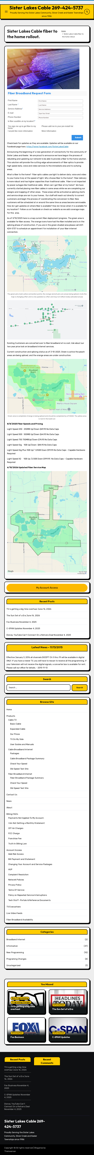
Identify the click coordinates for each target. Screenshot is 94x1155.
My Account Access (47, 587)
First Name (12, 100)
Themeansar (10, 1151)
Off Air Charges (15, 828)
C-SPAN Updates (14, 628)
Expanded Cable (17, 729)
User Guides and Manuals (22, 744)
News (9, 801)
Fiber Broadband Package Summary (27, 778)
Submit (78, 138)
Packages (14, 753)
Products (10, 716)
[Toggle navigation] (6, 11)
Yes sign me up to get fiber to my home (22, 127)
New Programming (15, 952)
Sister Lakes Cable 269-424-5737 (46, 8)
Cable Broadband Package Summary (27, 758)
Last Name (13, 105)
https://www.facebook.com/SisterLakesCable (47, 146)
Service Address (15, 109)
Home (9, 709)
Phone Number (14, 117)
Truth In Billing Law (17, 844)
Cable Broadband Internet (20, 749)
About (9, 807)
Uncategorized (13, 965)
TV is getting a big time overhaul (21, 609)
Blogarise (38, 1148)
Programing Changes (16, 959)
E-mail (10, 113)
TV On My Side (17, 739)
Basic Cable (15, 724)
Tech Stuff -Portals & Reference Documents (29, 900)
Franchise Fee (15, 838)
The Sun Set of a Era (16, 615)
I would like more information (20, 131)
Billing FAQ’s (12, 814)
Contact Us (11, 794)
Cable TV (12, 720)
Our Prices (15, 734)
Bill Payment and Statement (21, 859)
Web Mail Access (16, 854)
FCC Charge (14, 833)
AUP (10, 869)
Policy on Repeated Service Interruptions (27, 895)
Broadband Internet (15, 939)
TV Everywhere (13, 907)
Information (12, 946)
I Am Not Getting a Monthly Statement (26, 823)
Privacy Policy (15, 885)
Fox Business (12, 622)
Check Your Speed (18, 764)
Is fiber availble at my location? (21, 121)
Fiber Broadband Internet (20, 774)
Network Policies (16, 880)
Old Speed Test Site (19, 769)
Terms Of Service (16, 890)
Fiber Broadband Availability (19, 920)
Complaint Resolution (18, 874)
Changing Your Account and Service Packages (30, 864)
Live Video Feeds (14, 913)
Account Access (14, 850)
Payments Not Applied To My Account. (26, 818)
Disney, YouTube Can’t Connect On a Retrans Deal (29, 635)
